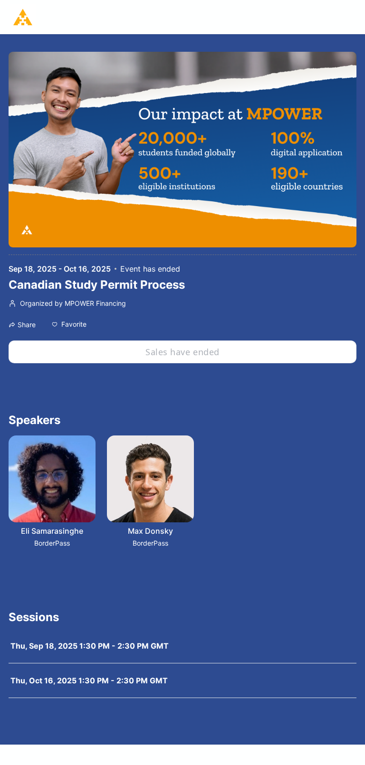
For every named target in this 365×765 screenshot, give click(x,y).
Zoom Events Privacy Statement (255, 754)
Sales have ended (182, 352)
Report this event (333, 754)
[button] (69, 324)
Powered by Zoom (33, 754)
